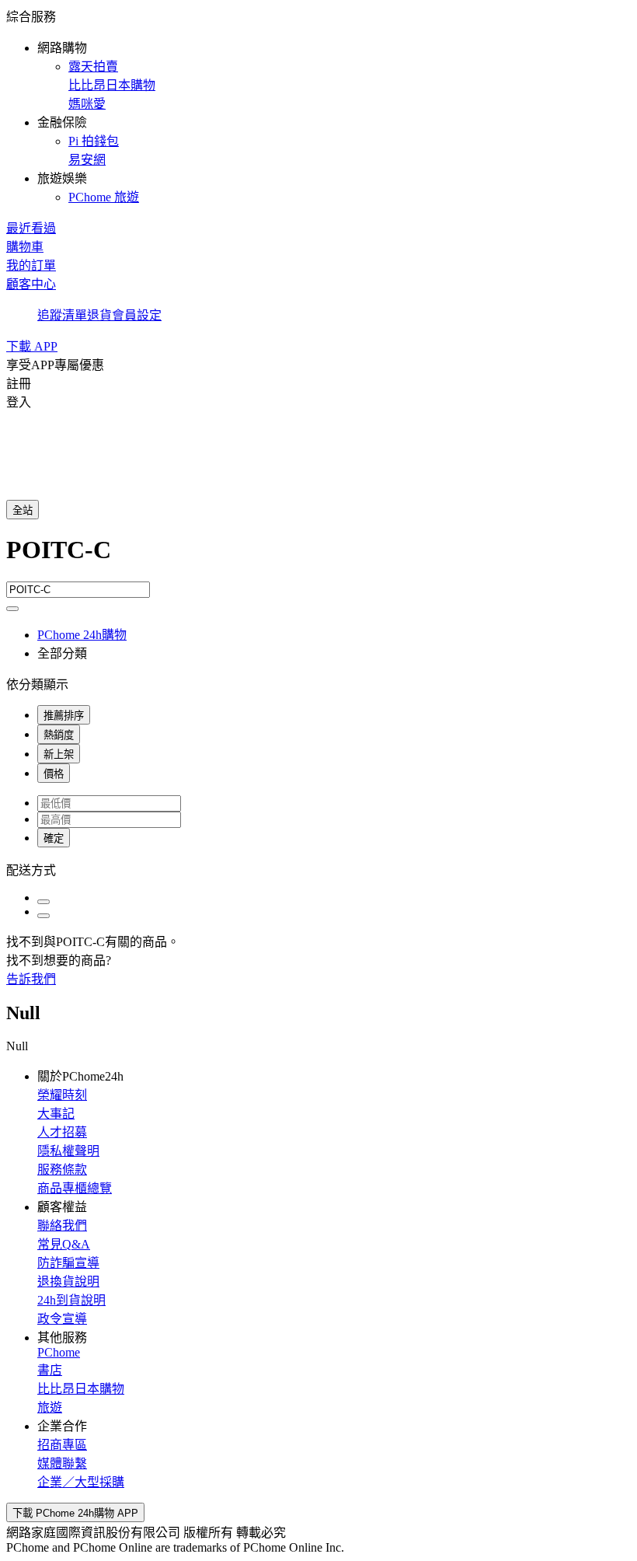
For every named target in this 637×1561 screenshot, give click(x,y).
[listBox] (318, 869)
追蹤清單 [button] (62, 315)
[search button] (12, 608)
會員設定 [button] (137, 315)
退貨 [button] (99, 315)
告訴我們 (31, 979)
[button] (318, 105)
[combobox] (318, 558)
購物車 (25, 246)
